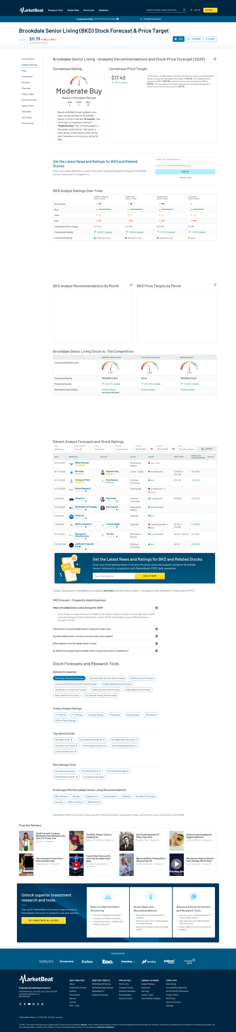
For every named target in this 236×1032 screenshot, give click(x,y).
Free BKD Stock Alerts (152, 19)
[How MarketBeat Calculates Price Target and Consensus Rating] (215, 59)
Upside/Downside (79, 446)
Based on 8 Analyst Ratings (79, 97)
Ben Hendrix (112, 506)
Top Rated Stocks (62, 739)
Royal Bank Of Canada (86, 506)
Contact (73, 1002)
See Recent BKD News (110, 392)
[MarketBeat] (32, 10)
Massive (84, 1025)
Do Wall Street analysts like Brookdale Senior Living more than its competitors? (91, 650)
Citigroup (79, 515)
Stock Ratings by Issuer (65, 771)
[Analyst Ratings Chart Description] (131, 285)
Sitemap (169, 1005)
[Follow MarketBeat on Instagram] (38, 1004)
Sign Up (185, 172)
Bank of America (83, 524)
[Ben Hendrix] (102, 508)
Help (77, 1005)
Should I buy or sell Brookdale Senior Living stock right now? (82, 629)
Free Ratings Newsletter (94, 777)
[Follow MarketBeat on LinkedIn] (34, 1004)
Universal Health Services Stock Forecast (106, 678)
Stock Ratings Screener (65, 777)
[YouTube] (29, 1004)
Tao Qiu (109, 533)
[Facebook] (25, 1004)
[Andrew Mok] (102, 472)
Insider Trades (147, 995)
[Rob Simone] (102, 481)
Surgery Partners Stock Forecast (106, 689)
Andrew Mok (112, 471)
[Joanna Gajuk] (102, 525)
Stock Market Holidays (150, 998)
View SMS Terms (185, 177)
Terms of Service (173, 1002)
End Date (159, 446)
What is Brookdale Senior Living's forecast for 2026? (78, 607)
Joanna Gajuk (113, 524)
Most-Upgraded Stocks (94, 745)
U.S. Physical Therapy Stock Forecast (101, 695)
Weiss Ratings (82, 462)
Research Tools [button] (55, 10)
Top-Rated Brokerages (117, 771)
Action (97, 446)
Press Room (75, 995)
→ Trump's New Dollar (84, 19)
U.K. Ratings (77, 715)
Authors (73, 991)
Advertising (171, 984)
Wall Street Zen (94, 802)
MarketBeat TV (98, 991)
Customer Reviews (100, 995)
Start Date (138, 446)
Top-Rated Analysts (89, 771)
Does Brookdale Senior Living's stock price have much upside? (83, 636)
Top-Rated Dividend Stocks (91, 739)
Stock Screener (125, 998)
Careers (73, 998)
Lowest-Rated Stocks (64, 751)
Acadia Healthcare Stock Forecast (117, 684)
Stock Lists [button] (88, 10)
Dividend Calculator (127, 991)
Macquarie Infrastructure (82, 534)
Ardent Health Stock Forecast (138, 689)
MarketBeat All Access (101, 984)
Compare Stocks (126, 987)
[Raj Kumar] (102, 499)
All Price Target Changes (65, 720)
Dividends (145, 987)
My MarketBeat (125, 995)
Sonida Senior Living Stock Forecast (70, 689)
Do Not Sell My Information (177, 991)
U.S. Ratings (60, 715)
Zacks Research (83, 488)
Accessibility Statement (176, 987)
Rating (56, 446)
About (72, 984)
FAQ (71, 1005)
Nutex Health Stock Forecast (67, 695)
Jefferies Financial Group (84, 544)
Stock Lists (124, 984)
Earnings (145, 991)
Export (209, 449)
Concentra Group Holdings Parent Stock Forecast (76, 684)
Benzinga (108, 590)
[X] (20, 1004)
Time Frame (118, 446)
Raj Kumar (111, 498)
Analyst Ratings (148, 984)
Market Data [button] (73, 10)
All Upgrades (114, 715)
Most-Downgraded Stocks (123, 745)
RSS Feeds (170, 998)
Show (180, 446)
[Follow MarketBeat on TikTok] (42, 1004)
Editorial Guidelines (78, 987)
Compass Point (82, 479)
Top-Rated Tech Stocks (65, 745)
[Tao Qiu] (102, 535)
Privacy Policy (172, 995)
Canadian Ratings (96, 715)
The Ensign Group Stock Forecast (69, 678)
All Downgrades (133, 715)
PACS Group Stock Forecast (142, 678)
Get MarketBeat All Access (43, 920)
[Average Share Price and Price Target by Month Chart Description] (215, 285)
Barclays (79, 471)
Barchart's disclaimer (106, 1027)
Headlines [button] (103, 10)
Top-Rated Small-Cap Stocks (123, 739)
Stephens (80, 498)
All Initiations (151, 715)
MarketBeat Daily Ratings (102, 987)
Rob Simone (112, 480)
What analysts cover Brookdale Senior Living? (75, 643)
